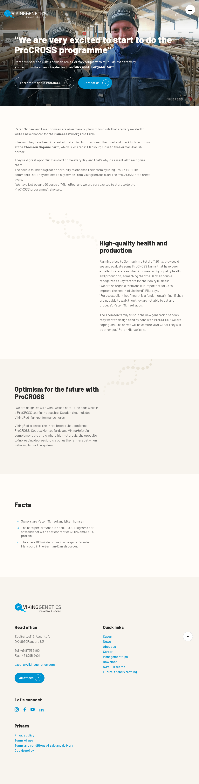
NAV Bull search (114, 667)
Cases (107, 636)
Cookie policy (24, 750)
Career (108, 651)
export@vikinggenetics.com (35, 664)
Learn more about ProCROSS (40, 83)
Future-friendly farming (120, 672)
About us (109, 646)
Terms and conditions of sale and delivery (44, 745)
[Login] (177, 14)
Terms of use (24, 740)
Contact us (91, 83)
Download (110, 662)
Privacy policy (24, 735)
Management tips (115, 657)
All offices (26, 678)
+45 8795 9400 (29, 650)
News (107, 641)
